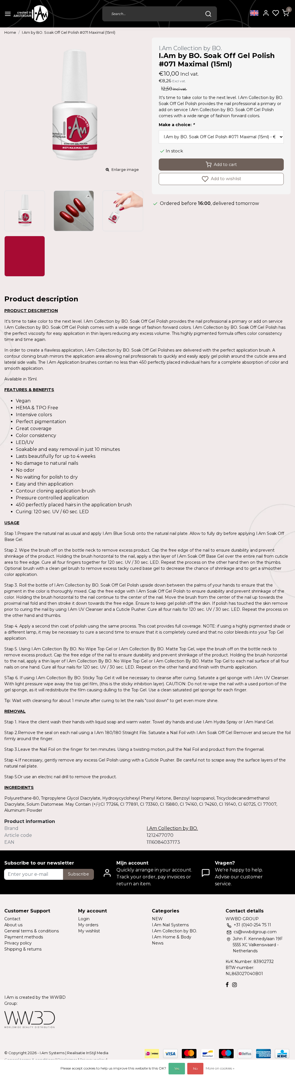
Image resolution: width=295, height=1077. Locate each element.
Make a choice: (176, 124)
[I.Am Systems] (31, 13)
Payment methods (23, 937)
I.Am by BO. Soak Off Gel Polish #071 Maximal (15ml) (68, 32)
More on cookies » (220, 1068)
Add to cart (225, 164)
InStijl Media (96, 1053)
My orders (88, 924)
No (195, 1068)
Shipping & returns (22, 949)
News (157, 943)
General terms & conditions (31, 931)
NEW (157, 918)
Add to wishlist (225, 178)
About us (13, 924)
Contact (12, 918)
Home (10, 32)
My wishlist (89, 931)
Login (84, 918)
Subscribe (78, 874)
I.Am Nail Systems (170, 924)
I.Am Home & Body (171, 937)
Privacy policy (18, 943)
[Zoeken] (208, 14)
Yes (176, 1068)
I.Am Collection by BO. (174, 931)
